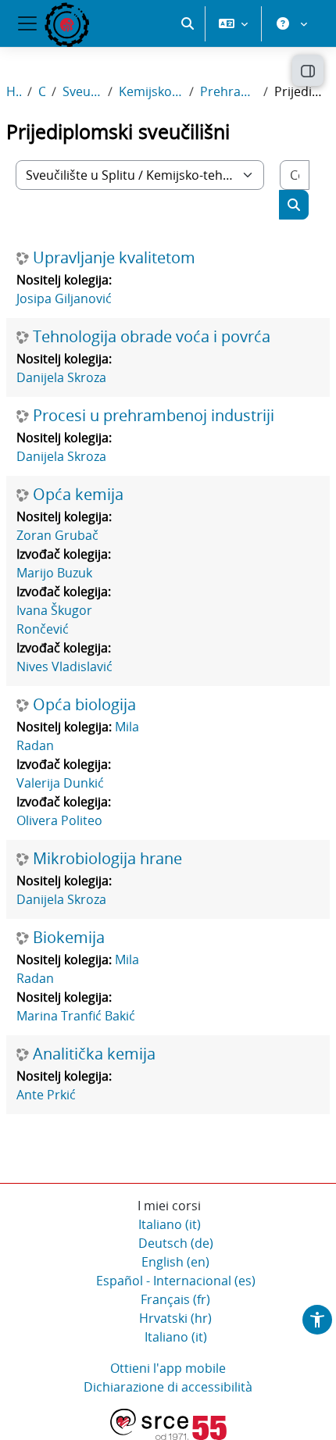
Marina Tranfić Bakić (75, 1015)
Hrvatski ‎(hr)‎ (175, 1318)
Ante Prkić (46, 1094)
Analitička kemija (94, 1054)
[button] (187, 23)
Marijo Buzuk (54, 572)
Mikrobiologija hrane (107, 858)
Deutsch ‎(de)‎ (175, 1243)
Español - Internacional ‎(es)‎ (176, 1280)
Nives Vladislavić (64, 666)
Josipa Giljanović (64, 298)
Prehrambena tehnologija (228, 91)
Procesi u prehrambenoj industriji (153, 415)
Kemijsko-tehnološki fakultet (150, 91)
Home (13, 91)
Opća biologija (84, 704)
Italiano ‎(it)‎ (169, 1224)
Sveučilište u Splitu (82, 91)
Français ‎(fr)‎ (175, 1299)
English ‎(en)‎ (175, 1261)
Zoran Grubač (57, 535)
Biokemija (69, 937)
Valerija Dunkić (60, 782)
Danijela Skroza (61, 377)
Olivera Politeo (59, 820)
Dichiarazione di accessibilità (168, 1386)
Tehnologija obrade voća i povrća (151, 336)
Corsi (41, 91)
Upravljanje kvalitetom (114, 257)
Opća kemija (78, 494)
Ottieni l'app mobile (168, 1368)
